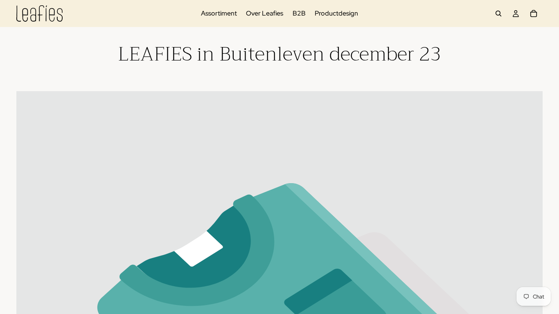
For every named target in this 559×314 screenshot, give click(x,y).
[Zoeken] (498, 13)
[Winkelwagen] (534, 13)
